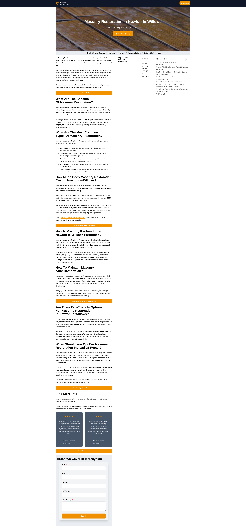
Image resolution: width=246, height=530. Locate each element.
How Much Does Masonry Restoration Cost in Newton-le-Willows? (171, 73)
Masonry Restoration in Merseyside (73, 217)
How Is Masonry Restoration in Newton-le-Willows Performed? (170, 78)
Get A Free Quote (83, 451)
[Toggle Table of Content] (186, 59)
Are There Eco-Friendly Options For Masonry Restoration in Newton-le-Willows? (171, 85)
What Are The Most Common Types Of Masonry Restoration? (172, 68)
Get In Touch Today (83, 93)
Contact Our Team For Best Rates (84, 225)
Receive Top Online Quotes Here (83, 388)
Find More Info (160, 94)
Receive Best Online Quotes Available (83, 301)
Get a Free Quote (123, 34)
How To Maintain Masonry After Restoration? (171, 82)
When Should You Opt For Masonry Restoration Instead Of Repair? (172, 90)
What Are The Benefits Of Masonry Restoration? (167, 63)
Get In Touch (185, 3)
